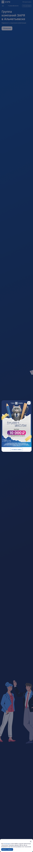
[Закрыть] (29, 403)
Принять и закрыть (7, 849)
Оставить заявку (17, 449)
